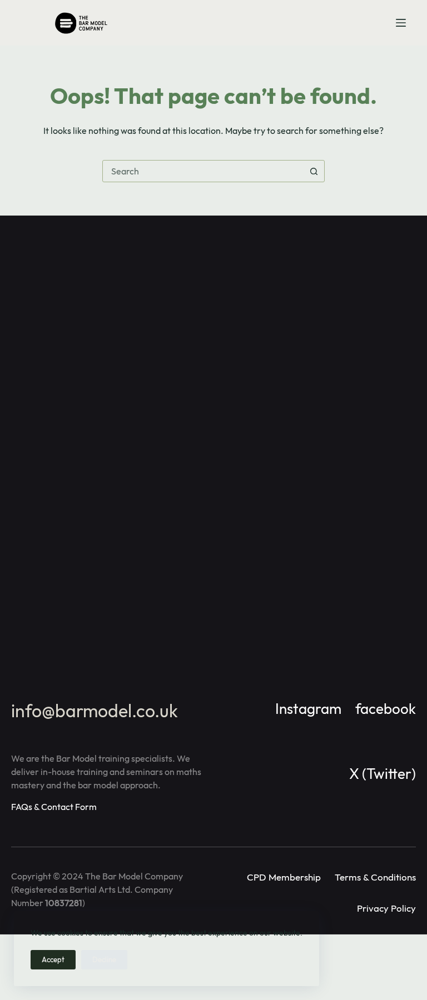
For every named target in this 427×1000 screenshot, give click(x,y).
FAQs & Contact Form (54, 806)
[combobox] (203, 171)
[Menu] (401, 23)
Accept (53, 959)
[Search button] (313, 171)
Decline (104, 959)
